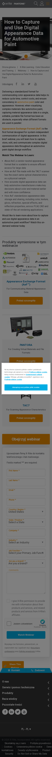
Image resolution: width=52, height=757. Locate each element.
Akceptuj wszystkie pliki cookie (26, 387)
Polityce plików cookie (38, 372)
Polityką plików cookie (13, 379)
